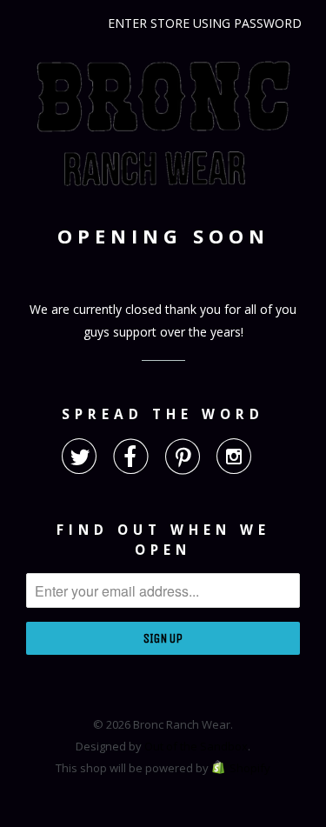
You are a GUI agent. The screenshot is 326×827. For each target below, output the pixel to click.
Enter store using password (205, 23)
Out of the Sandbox (196, 746)
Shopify (250, 768)
